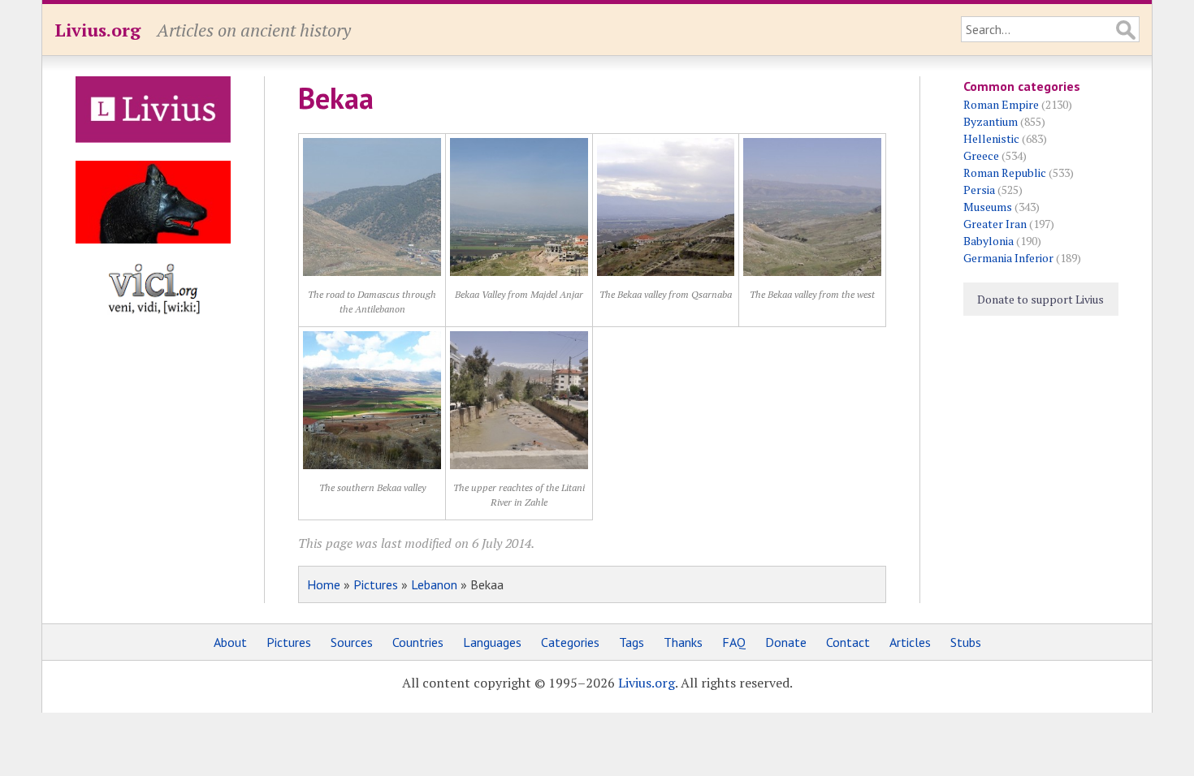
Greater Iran (995, 223)
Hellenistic (991, 138)
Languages (492, 642)
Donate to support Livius (1040, 299)
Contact (848, 642)
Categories (570, 642)
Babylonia (988, 240)
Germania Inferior (1008, 257)
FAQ (734, 642)
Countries (417, 642)
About (230, 642)
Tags (631, 642)
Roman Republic (1004, 172)
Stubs (965, 642)
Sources (352, 642)
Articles (910, 642)
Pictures (375, 584)
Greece (981, 155)
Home (323, 584)
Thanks (683, 642)
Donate (786, 642)
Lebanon (434, 584)
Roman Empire (1001, 104)
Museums (987, 206)
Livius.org (97, 29)
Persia (979, 189)
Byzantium (990, 121)
